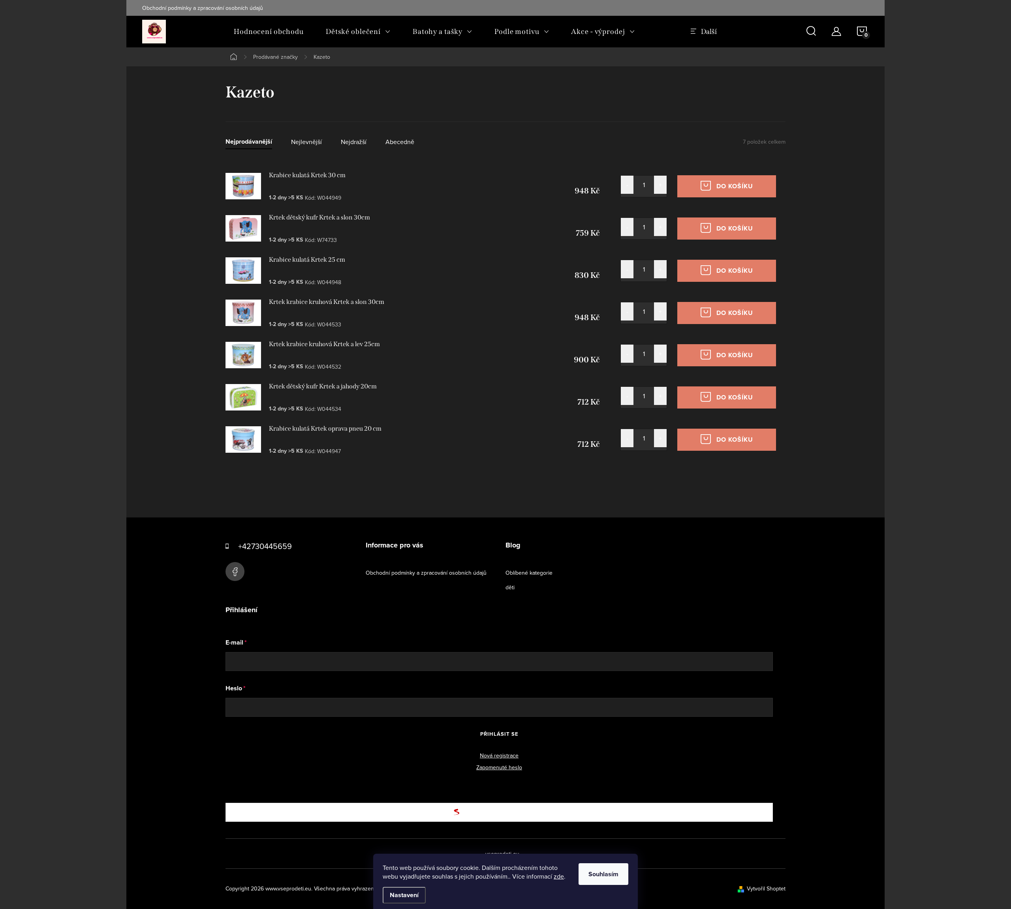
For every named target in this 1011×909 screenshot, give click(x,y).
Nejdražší (353, 142)
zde (559, 876)
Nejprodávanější (249, 142)
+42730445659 (265, 546)
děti (510, 587)
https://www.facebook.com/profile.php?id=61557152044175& (235, 571)
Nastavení (404, 895)
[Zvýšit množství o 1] (660, 185)
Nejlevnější (306, 142)
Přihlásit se (499, 734)
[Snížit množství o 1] (627, 185)
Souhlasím (603, 874)
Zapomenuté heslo (499, 767)
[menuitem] (269, 31)
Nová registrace (499, 755)
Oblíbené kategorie (529, 573)
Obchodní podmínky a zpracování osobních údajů (202, 8)
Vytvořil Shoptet (766, 888)
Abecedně (399, 142)
